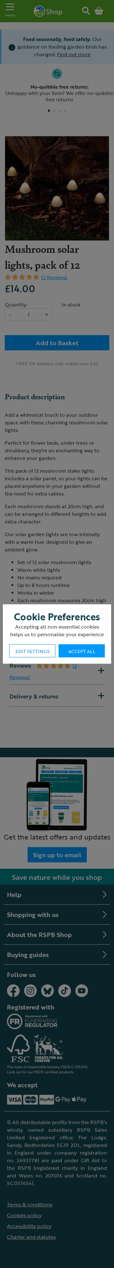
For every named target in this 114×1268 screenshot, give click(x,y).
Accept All (81, 651)
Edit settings (32, 651)
